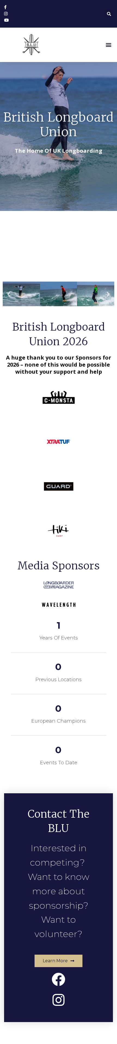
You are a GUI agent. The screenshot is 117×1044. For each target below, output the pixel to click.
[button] (108, 44)
